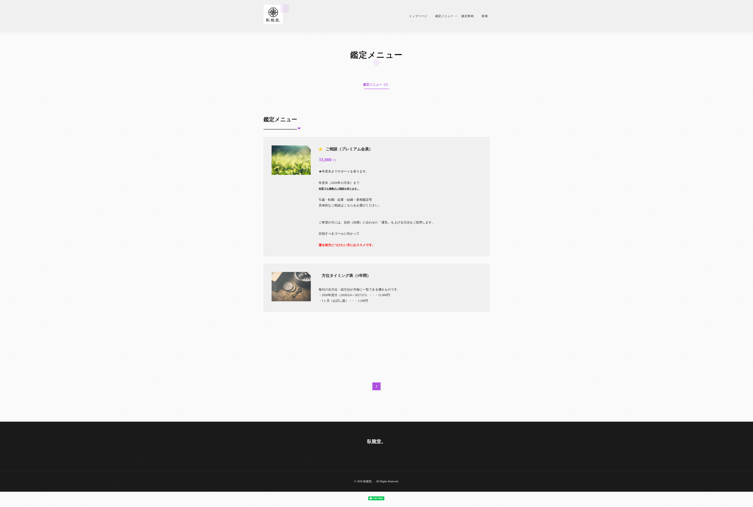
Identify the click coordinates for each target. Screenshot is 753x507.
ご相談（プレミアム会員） (349, 149)
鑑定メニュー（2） (376, 84)
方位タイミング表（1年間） (346, 275)
